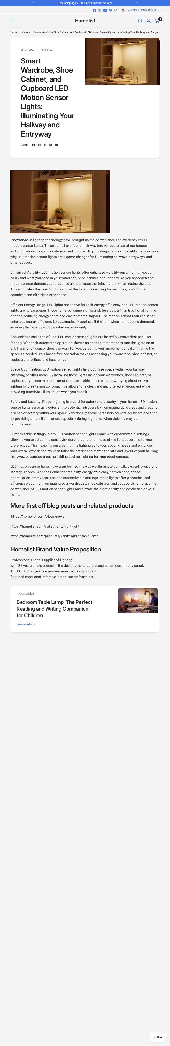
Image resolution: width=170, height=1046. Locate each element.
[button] (85, 506)
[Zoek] (140, 20)
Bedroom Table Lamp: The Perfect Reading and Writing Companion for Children (54, 608)
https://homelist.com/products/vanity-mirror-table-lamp (54, 536)
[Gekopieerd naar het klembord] (56, 145)
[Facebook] (94, 10)
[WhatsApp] (50, 145)
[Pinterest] (110, 10)
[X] (39, 145)
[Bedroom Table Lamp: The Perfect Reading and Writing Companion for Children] (138, 609)
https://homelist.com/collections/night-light (44, 526)
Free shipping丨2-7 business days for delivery (85, 3)
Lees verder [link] (25, 624)
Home (13, 32)
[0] (156, 20)
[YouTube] (105, 10)
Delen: (24, 145)
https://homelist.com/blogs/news (37, 516)
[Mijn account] (148, 20)
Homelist (85, 20)
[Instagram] (99, 10)
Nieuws (26, 32)
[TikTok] (116, 10)
